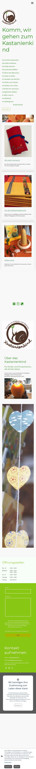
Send (18, 635)
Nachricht (7, 596)
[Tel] (22, 304)
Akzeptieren (18, 705)
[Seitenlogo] (9, 6)
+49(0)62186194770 (14, 657)
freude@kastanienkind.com (15, 660)
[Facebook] (6, 668)
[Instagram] (14, 304)
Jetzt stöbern (6, 109)
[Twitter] (12, 668)
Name (7, 587)
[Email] (18, 304)
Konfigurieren (7, 762)
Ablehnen (16, 766)
